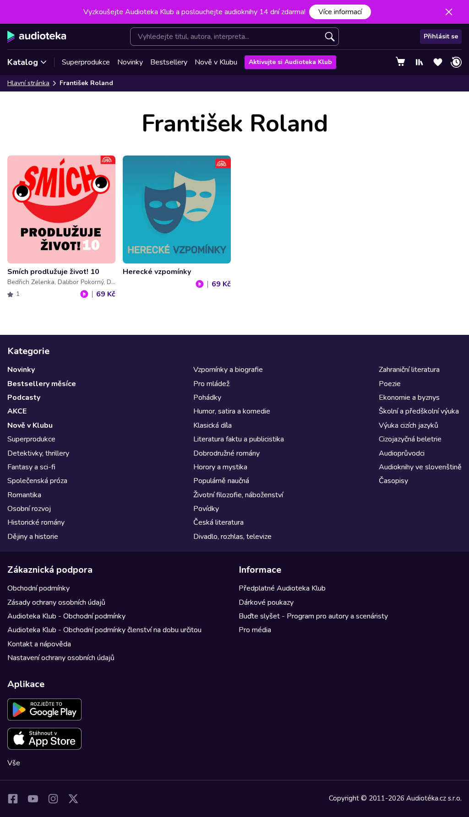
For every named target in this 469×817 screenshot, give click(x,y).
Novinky (130, 62)
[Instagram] (53, 798)
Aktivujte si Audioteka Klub (290, 62)
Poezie (390, 384)
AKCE (17, 411)
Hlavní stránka (28, 83)
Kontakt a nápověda (39, 644)
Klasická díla (212, 425)
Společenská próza (37, 481)
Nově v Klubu (216, 62)
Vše (13, 763)
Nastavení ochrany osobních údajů (61, 658)
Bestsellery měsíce (41, 384)
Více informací (340, 12)
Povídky (206, 509)
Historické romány (36, 522)
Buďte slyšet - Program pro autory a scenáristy (313, 616)
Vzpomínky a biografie (228, 370)
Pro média (255, 630)
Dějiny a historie (32, 537)
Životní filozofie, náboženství (238, 495)
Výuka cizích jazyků (408, 425)
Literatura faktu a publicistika (238, 439)
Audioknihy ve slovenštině (420, 467)
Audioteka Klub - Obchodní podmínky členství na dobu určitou (104, 630)
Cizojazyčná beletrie (410, 439)
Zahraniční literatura (409, 370)
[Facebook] (12, 798)
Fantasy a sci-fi (31, 467)
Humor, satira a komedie (231, 411)
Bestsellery (168, 62)
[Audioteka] (36, 36)
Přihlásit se (441, 36)
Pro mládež (211, 384)
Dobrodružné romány (226, 453)
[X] (73, 798)
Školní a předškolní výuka (419, 411)
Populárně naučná (221, 481)
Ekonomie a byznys (409, 397)
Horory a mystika (220, 467)
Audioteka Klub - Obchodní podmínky (66, 616)
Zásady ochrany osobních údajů (56, 602)
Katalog (22, 62)
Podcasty (23, 397)
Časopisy (393, 481)
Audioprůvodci (402, 453)
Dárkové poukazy (266, 602)
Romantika (24, 495)
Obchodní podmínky (38, 588)
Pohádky (207, 397)
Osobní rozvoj (29, 509)
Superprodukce (86, 62)
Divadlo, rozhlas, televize (232, 537)
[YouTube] (32, 798)
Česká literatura (218, 522)
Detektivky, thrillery (38, 453)
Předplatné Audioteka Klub (282, 588)
